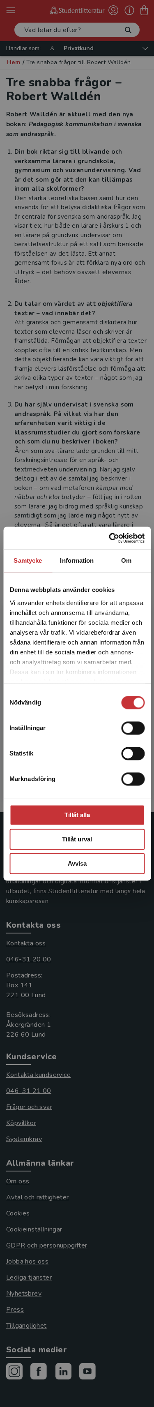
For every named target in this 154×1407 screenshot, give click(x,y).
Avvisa (77, 863)
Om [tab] (126, 560)
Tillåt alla (77, 814)
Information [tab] (77, 560)
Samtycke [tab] (28, 560)
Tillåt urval (77, 839)
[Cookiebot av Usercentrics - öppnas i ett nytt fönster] (110, 538)
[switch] (133, 728)
